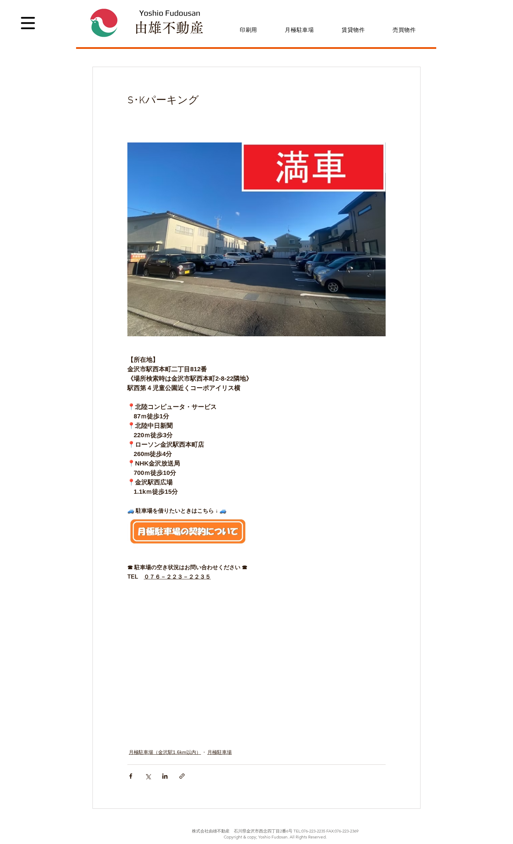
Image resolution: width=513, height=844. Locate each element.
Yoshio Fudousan (169, 12)
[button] (27, 23)
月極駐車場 (219, 752)
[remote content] (232, 660)
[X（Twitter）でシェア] (147, 776)
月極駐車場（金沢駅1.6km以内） (165, 752)
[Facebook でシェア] (130, 776)
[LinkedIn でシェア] (165, 776)
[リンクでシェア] (182, 776)
